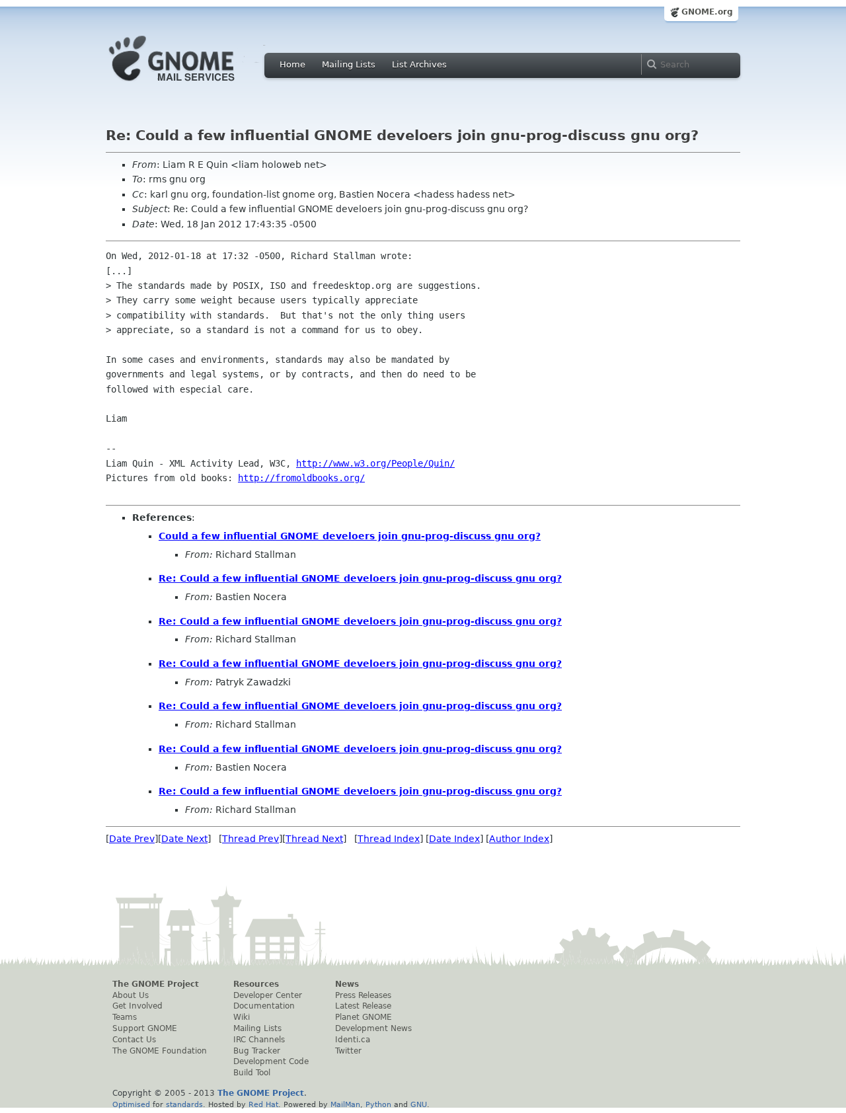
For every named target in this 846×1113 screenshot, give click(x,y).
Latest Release (363, 1006)
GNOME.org (707, 12)
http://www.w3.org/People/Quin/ (375, 463)
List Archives (419, 64)
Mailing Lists (348, 64)
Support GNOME (144, 1028)
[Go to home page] (191, 85)
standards (184, 1104)
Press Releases (363, 995)
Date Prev (132, 838)
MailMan (345, 1104)
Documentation (264, 1006)
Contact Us (134, 1039)
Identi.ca (352, 1039)
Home (292, 64)
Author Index (519, 838)
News (347, 984)
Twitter (348, 1050)
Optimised (131, 1104)
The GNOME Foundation (159, 1050)
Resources (256, 984)
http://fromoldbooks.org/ (301, 478)
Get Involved (137, 1006)
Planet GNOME (363, 1017)
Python (378, 1104)
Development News (373, 1028)
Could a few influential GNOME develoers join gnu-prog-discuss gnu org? (350, 536)
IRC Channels (259, 1039)
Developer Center (267, 995)
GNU (418, 1104)
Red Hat (263, 1104)
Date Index (454, 838)
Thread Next (314, 838)
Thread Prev (250, 838)
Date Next (184, 838)
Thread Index (389, 838)
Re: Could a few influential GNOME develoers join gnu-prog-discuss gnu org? (360, 578)
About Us (130, 995)
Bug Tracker (256, 1050)
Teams (124, 1017)
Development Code (271, 1061)
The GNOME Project (155, 984)
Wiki (241, 1017)
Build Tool (251, 1072)
